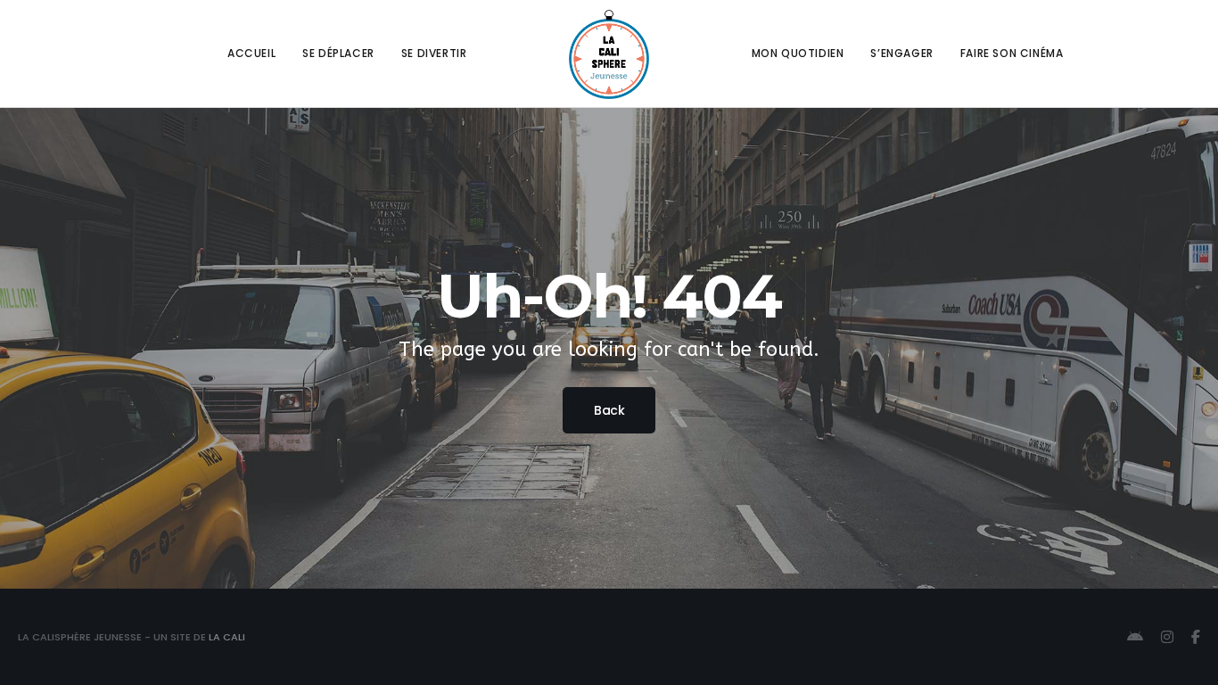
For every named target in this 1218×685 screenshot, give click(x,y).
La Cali (227, 637)
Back (609, 410)
